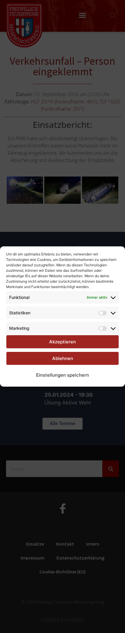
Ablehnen (62, 358)
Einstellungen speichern (62, 375)
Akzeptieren (62, 342)
